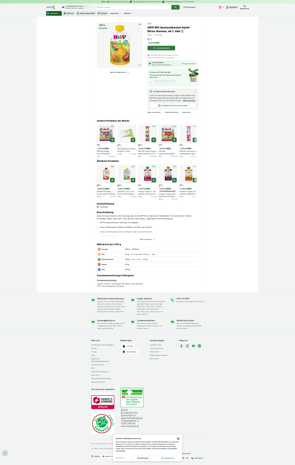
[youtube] (193, 346)
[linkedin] (199, 346)
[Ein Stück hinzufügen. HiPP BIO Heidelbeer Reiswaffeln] (112, 140)
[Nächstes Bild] (193, 133)
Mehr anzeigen (189, 101)
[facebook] (181, 346)
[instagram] (187, 346)
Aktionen (70, 13)
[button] (231, 7)
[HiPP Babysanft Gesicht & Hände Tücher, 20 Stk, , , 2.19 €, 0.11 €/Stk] (126, 133)
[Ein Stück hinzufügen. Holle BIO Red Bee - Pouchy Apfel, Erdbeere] (112, 180)
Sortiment (54, 13)
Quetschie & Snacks (172, 112)
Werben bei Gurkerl (185, 320)
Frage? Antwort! (144, 298)
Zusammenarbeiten (146, 320)
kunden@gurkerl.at (106, 320)
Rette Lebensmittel (87, 13)
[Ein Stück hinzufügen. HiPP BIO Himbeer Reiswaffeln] (174, 140)
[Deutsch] (221, 7)
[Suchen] (175, 7)
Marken (127, 13)
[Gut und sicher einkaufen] (102, 423)
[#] (132, 397)
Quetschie (186, 112)
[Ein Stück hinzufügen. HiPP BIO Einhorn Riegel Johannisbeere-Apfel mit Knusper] (195, 140)
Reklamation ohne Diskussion (110, 298)
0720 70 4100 (183, 298)
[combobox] (133, 7)
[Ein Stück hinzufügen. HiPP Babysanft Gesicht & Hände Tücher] (133, 140)
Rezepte (104, 13)
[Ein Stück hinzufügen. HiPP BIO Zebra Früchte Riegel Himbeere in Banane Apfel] (153, 140)
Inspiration (114, 13)
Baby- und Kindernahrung (155, 112)
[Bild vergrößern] (140, 65)
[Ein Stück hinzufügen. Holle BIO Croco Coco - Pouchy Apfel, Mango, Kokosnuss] (133, 180)
